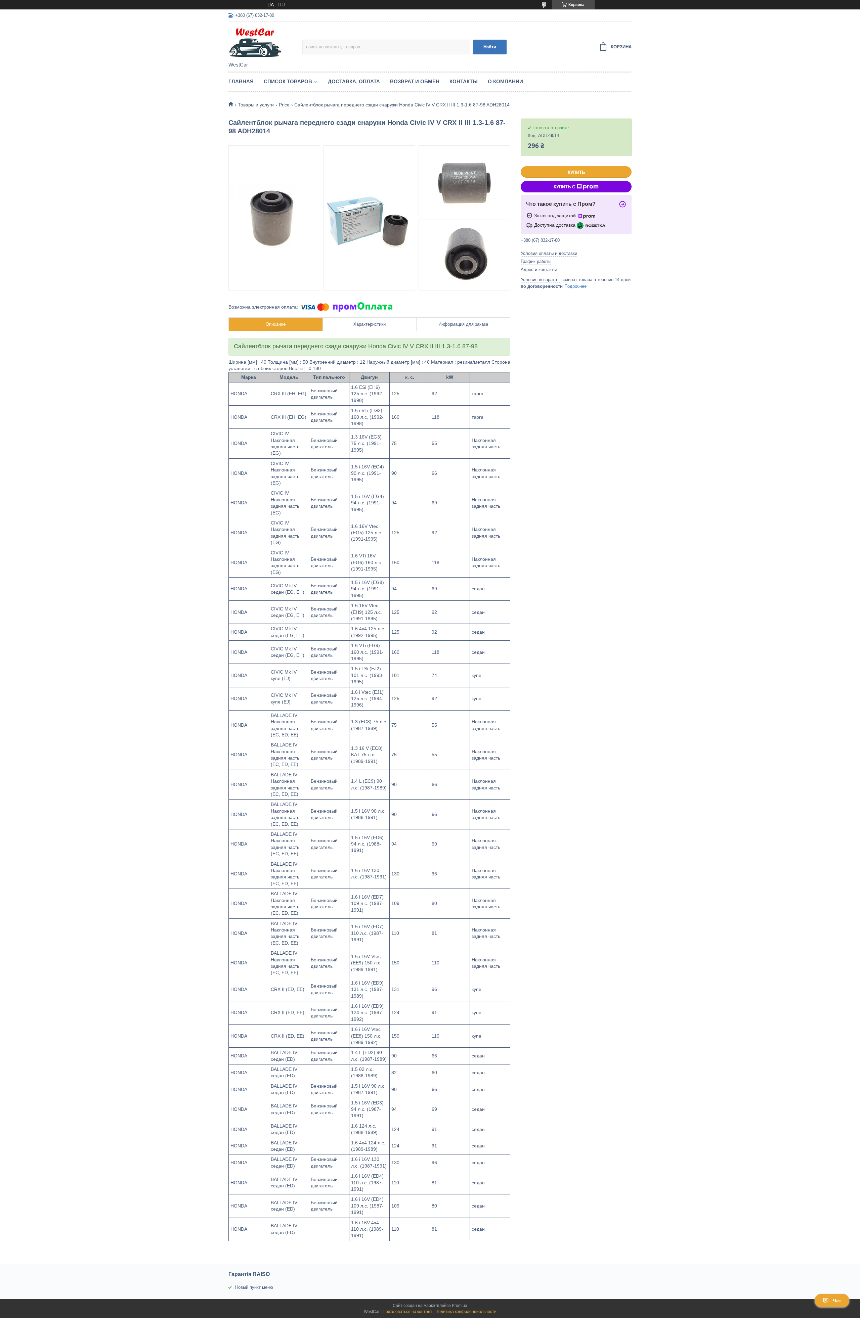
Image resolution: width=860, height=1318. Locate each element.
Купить (576, 172)
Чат (837, 1300)
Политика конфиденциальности (466, 1311)
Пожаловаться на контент (407, 1311)
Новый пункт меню (254, 1287)
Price (284, 104)
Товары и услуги (256, 104)
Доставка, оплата (354, 81)
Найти (489, 46)
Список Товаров (288, 81)
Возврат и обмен (414, 81)
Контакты (463, 81)
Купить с (564, 186)
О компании (505, 81)
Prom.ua (459, 1305)
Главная (241, 81)
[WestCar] (265, 42)
